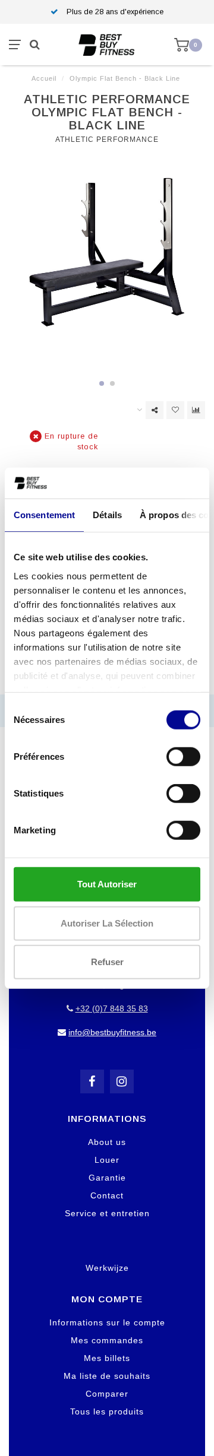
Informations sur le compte (107, 1322)
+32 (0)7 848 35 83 (111, 1008)
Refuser (107, 962)
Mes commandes (107, 1340)
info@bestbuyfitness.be (112, 1032)
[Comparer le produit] (196, 410)
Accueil (44, 78)
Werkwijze (107, 1268)
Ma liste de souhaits (107, 1376)
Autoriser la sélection (107, 923)
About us (107, 1142)
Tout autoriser (107, 884)
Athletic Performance (107, 139)
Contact (107, 1195)
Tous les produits (107, 1411)
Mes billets (107, 1358)
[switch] (183, 756)
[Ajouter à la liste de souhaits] (175, 410)
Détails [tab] (107, 515)
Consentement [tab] (44, 515)
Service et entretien (107, 1213)
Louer (107, 1160)
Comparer (107, 1393)
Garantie (107, 1177)
